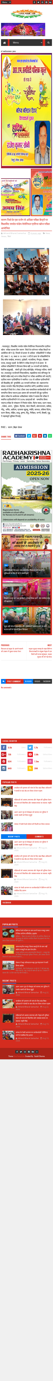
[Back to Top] (36, 1051)
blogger (28, 681)
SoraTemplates (19, 1056)
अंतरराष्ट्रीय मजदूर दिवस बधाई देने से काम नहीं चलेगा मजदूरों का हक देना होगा (31, 948)
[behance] (50, 2)
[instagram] (46, 2)
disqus (37, 681)
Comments (39, 836)
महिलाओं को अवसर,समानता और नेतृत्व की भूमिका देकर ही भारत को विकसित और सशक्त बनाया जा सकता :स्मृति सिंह (32, 802)
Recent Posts (14, 836)
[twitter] (38, 2)
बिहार (9, 236)
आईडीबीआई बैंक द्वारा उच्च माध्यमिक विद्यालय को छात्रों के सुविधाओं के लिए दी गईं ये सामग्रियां (24, 571)
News (3, 236)
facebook (46, 681)
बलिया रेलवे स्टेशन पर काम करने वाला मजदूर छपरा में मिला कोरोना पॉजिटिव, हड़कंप (32, 932)
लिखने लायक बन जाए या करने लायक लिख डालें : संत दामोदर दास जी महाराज (27, 599)
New (48, 233)
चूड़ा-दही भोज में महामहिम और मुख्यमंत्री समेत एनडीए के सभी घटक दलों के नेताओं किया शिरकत (25, 627)
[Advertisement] (26, 668)
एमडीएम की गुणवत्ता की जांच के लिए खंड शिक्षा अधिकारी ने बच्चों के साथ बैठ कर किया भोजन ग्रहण (33, 789)
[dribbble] (42, 2)
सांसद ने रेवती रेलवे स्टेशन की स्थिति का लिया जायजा (32, 823)
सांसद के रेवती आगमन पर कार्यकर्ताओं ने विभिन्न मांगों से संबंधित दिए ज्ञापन (32, 889)
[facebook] (34, 2)
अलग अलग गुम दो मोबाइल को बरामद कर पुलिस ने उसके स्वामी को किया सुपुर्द (31, 813)
